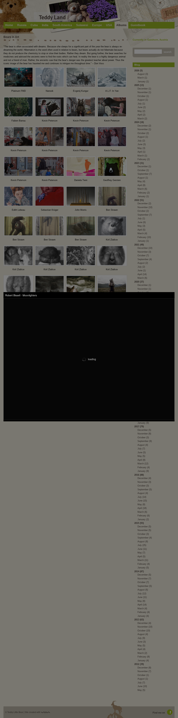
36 (88, 433)
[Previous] (128, 433)
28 (56, 433)
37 (92, 433)
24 (40, 433)
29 (60, 433)
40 (104, 433)
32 (72, 433)
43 (40, 437)
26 (48, 433)
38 (96, 433)
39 (100, 433)
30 (64, 433)
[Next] (135, 433)
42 (112, 433)
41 (108, 433)
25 (44, 433)
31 (68, 433)
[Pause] (131, 433)
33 (76, 433)
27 (52, 433)
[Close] (138, 433)
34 (80, 433)
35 (84, 433)
